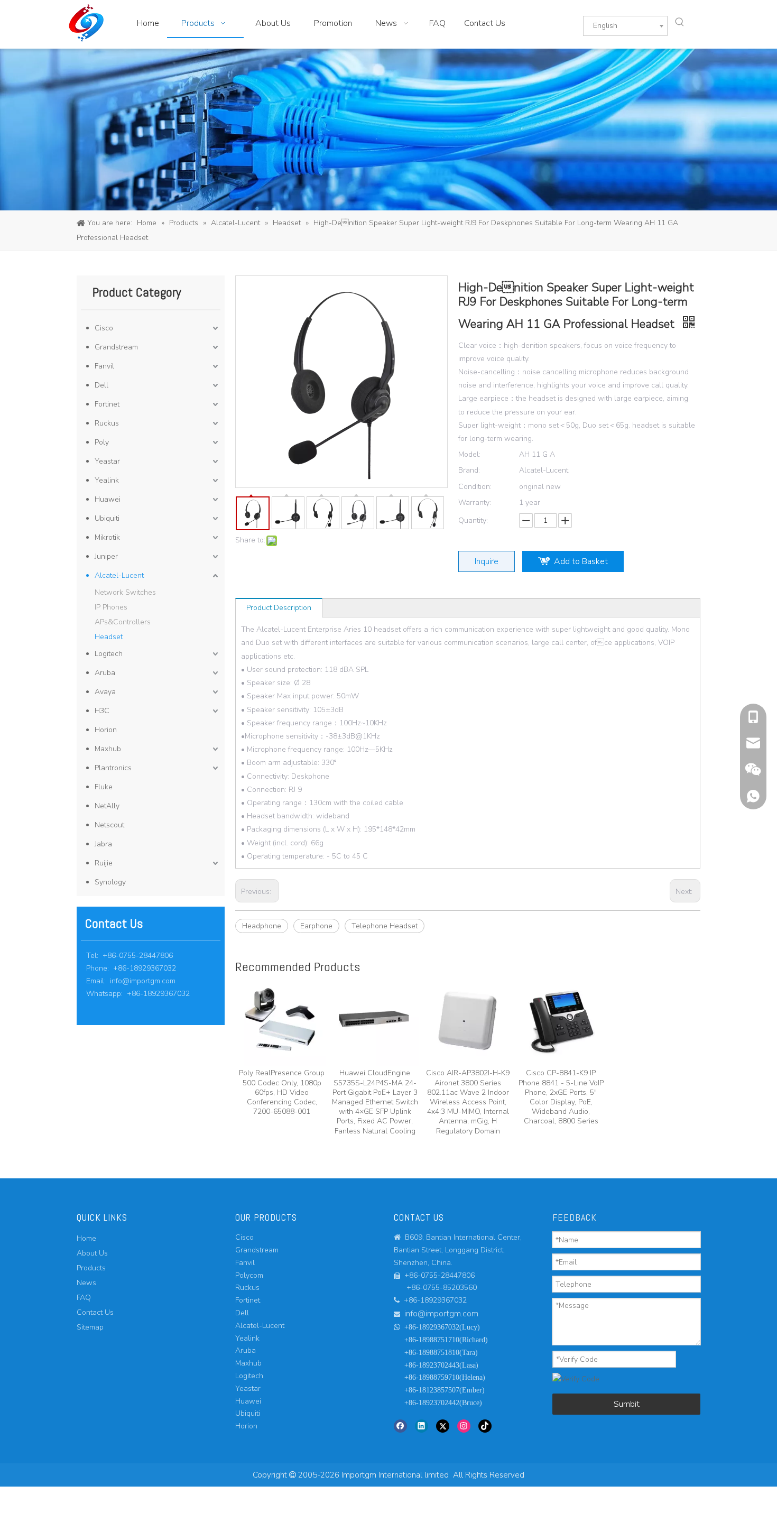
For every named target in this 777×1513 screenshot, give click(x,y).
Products (91, 1268)
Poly (102, 442)
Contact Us (95, 1312)
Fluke (104, 787)
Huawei (108, 499)
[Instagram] (463, 1426)
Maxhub (108, 749)
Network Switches (125, 592)
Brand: (469, 470)
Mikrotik (107, 537)
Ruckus (107, 423)
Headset (109, 637)
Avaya (105, 692)
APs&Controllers (123, 622)
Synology (110, 882)
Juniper (106, 556)
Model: (469, 454)
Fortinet (107, 404)
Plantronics (113, 768)
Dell (101, 385)
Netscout (109, 825)
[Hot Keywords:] (679, 22)
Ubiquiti (107, 518)
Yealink (107, 480)
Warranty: (474, 502)
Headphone (261, 926)
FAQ (84, 1298)
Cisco (104, 328)
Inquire (486, 561)
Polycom (249, 1275)
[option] (282, 1047)
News (86, 1283)
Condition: (475, 487)
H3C (102, 711)
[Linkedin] (421, 1426)
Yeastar (107, 461)
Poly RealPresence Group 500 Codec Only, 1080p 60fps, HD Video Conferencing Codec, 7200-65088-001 (282, 1092)
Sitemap (90, 1327)
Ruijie (104, 863)
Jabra (103, 844)
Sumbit (627, 1404)
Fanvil (104, 366)
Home (86, 1238)
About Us (92, 1253)
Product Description (278, 608)
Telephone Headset (385, 926)
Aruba (105, 673)
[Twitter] (442, 1426)
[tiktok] (485, 1426)
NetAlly (107, 806)
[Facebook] (400, 1426)
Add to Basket (581, 561)
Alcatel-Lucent (119, 575)
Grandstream (116, 347)
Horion (106, 730)
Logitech (109, 654)
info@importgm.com (142, 981)
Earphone (316, 926)
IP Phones (111, 607)
